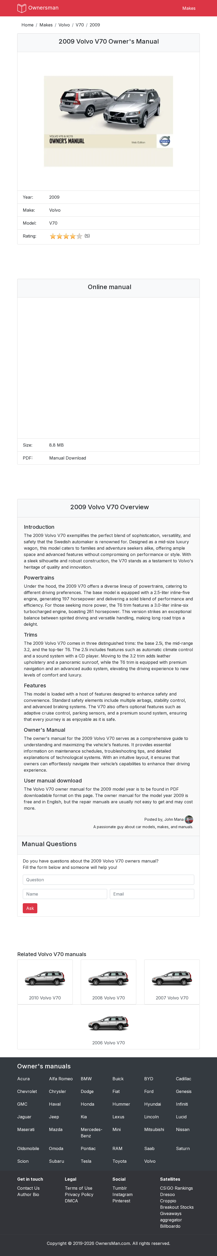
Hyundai (152, 1104)
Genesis (184, 1091)
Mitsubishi (154, 1129)
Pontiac (88, 1148)
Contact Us (28, 1188)
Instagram (122, 1194)
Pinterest (121, 1200)
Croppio (168, 1200)
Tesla (86, 1161)
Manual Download (67, 458)
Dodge (87, 1091)
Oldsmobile (28, 1148)
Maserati (25, 1129)
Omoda (56, 1148)
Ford (148, 1091)
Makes (189, 8)
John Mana (174, 819)
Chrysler (57, 1091)
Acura (23, 1078)
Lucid (181, 1116)
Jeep (54, 1116)
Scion (23, 1161)
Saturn (183, 1148)
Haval (55, 1104)
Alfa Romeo (61, 1078)
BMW (86, 1078)
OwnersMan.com (113, 1243)
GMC (22, 1104)
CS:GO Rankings (176, 1188)
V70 (80, 24)
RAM (117, 1148)
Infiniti (182, 1104)
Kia (84, 1116)
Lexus (118, 1116)
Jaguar (24, 1116)
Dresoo (167, 1194)
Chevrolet (27, 1091)
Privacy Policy (79, 1194)
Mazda (55, 1129)
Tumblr (119, 1188)
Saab (149, 1148)
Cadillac (183, 1078)
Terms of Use (78, 1188)
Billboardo (170, 1226)
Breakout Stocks (177, 1207)
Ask (30, 908)
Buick (118, 1078)
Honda (87, 1104)
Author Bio (28, 1194)
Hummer (121, 1104)
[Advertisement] (117, 262)
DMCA (71, 1200)
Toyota (119, 1161)
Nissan (182, 1129)
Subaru (56, 1161)
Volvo (64, 24)
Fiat (116, 1091)
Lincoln (151, 1116)
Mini (116, 1129)
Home (27, 24)
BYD (148, 1078)
